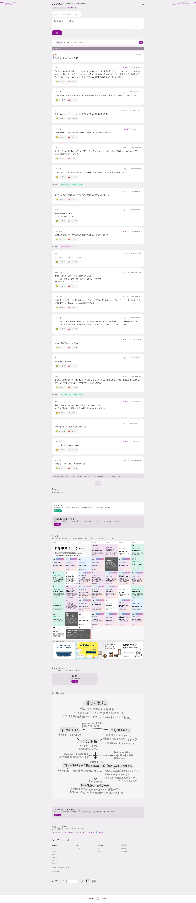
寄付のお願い (124, 851)
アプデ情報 (55, 857)
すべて (58, 42)
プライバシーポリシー (63, 867)
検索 (141, 42)
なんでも (55, 8)
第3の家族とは (124, 848)
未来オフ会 (55, 863)
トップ (53, 848)
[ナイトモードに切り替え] (75, 8)
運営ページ (58, 510)
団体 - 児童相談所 (66, 246)
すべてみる (138, 54)
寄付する (57, 815)
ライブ (78, 848)
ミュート (63, 8)
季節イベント (55, 860)
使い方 (55, 476)
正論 (69, 8)
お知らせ (54, 851)
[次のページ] (98, 483)
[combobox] (138, 26)
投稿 (56, 33)
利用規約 (54, 867)
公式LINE (57, 524)
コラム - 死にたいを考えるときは (71, 184)
